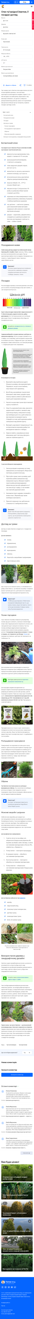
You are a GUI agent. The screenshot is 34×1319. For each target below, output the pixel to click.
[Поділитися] (20, 85)
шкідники (22, 898)
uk (17, 2)
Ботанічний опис (8, 115)
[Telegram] (8, 1287)
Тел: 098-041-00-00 (6, 1311)
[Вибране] (32, 2)
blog (5, 2)
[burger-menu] (32, 6)
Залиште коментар (9, 1070)
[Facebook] (2, 1287)
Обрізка (6, 131)
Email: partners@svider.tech (8, 1313)
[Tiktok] (15, 1287)
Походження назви (9, 118)
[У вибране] (29, 1167)
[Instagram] (5, 1287)
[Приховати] (30, 112)
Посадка (6, 120)
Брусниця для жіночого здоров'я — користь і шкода (18, 1116)
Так (25, 1052)
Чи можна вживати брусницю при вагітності (18, 1132)
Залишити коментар (17, 1075)
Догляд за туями (8, 123)
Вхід (24, 2)
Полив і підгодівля (9, 126)
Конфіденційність (5, 1302)
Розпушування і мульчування (12, 128)
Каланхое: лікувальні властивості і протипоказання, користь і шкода (15, 1148)
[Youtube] (12, 1287)
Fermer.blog (3, 6)
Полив (25, 634)
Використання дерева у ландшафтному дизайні (17, 137)
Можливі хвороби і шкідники (12, 134)
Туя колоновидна (11, 1045)
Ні (29, 1052)
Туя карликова (23, 1045)
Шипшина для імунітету (12, 1100)
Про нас (3, 1305)
